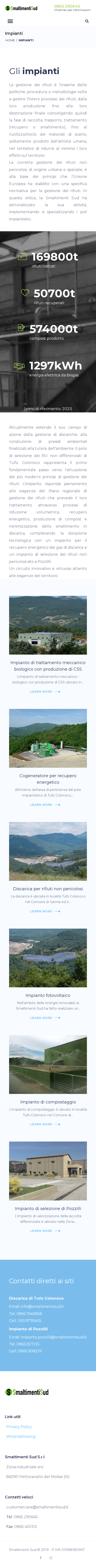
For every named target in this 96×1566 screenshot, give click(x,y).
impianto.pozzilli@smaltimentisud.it (54, 1337)
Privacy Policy (19, 1427)
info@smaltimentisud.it (42, 1306)
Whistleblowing (21, 1436)
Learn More (41, 691)
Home (10, 40)
